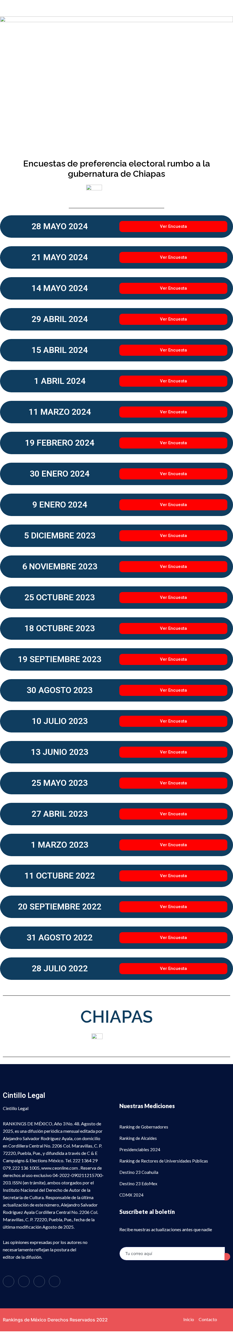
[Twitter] (24, 1281)
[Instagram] (39, 1281)
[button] (116, 8)
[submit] (227, 1256)
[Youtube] (54, 1281)
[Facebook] (8, 1281)
